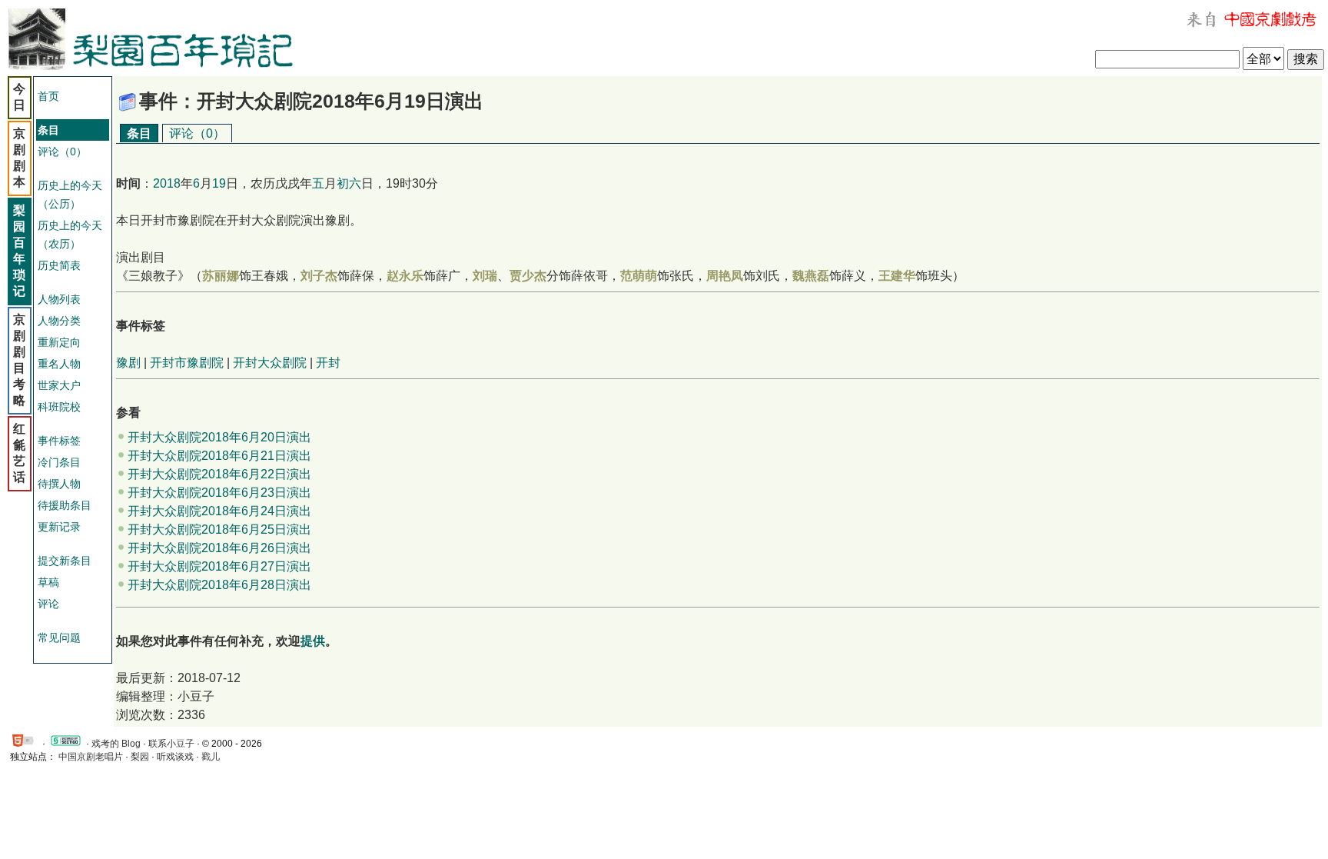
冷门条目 (59, 462)
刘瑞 (485, 275)
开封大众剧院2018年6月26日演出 (219, 547)
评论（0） (62, 151)
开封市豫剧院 (187, 362)
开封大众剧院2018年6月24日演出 (219, 511)
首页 (48, 96)
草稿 (48, 582)
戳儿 (210, 756)
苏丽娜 (220, 275)
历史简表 (59, 265)
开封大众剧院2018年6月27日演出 (219, 566)
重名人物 (59, 364)
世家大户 (59, 385)
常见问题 (59, 637)
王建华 (896, 275)
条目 (139, 133)
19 (219, 183)
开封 (328, 362)
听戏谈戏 (175, 756)
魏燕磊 (810, 275)
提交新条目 (64, 560)
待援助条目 (64, 505)
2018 (167, 183)
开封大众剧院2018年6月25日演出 (219, 529)
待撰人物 (59, 484)
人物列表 (59, 299)
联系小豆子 (171, 743)
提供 (312, 641)
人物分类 (59, 321)
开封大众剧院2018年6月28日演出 (219, 584)
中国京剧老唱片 (90, 756)
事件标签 (59, 440)
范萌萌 (638, 275)
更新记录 (59, 527)
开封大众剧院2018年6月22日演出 (219, 474)
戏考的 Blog (116, 743)
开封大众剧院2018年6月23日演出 (219, 492)
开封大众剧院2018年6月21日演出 (219, 455)
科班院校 (59, 407)
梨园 (140, 756)
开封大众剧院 (270, 362)
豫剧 (128, 362)
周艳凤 (724, 275)
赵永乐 (405, 275)
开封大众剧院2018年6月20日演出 (219, 437)
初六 (349, 183)
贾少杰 (528, 275)
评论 (48, 604)
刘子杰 (318, 275)
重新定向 (59, 342)
